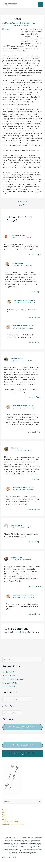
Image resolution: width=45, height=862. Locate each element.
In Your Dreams (8, 676)
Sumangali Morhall (19, 235)
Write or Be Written (10, 683)
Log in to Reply (34, 255)
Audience (15, 23)
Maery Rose (15, 448)
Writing (29, 25)
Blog (4, 814)
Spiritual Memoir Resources (13, 824)
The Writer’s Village (10, 687)
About (4, 819)
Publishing (24, 23)
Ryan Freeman (16, 557)
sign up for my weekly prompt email (22, 753)
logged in (18, 632)
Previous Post (22, 201)
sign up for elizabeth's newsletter (22, 745)
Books (4, 812)
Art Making (6, 23)
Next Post (23, 205)
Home (4, 810)
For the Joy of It (8, 672)
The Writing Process (18, 25)
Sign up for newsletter (11, 822)
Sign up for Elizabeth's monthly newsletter (22, 727)
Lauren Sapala (17, 358)
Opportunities (8, 817)
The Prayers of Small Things (13, 679)
